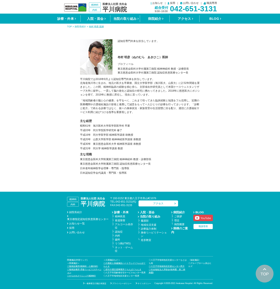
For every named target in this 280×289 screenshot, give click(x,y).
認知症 (119, 231)
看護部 (145, 220)
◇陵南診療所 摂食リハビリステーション (84, 271)
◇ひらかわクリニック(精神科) (81, 276)
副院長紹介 (80, 26)
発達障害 (120, 220)
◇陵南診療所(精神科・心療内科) (82, 266)
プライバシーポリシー (122, 283)
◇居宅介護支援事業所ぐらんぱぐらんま (122, 269)
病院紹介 (154, 18)
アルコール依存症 (124, 226)
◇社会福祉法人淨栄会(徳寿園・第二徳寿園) (167, 271)
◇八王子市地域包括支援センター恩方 (167, 266)
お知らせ (157, 3)
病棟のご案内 (179, 230)
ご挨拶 (178, 216)
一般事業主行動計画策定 (95, 283)
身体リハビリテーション (154, 234)
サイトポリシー (144, 283)
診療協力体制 (148, 228)
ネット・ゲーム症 (124, 249)
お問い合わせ (191, 3)
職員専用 (212, 3)
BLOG (214, 18)
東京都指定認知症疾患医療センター (88, 219)
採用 (172, 3)
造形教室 (146, 240)
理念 (176, 220)
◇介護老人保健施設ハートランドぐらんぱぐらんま (124, 265)
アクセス (184, 18)
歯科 (117, 239)
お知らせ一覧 (77, 223)
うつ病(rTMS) (123, 243)
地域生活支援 (148, 224)
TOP (69, 26)
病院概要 (179, 224)
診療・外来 (65, 18)
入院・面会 (95, 18)
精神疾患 (120, 216)
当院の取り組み (125, 18)
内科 (117, 235)
